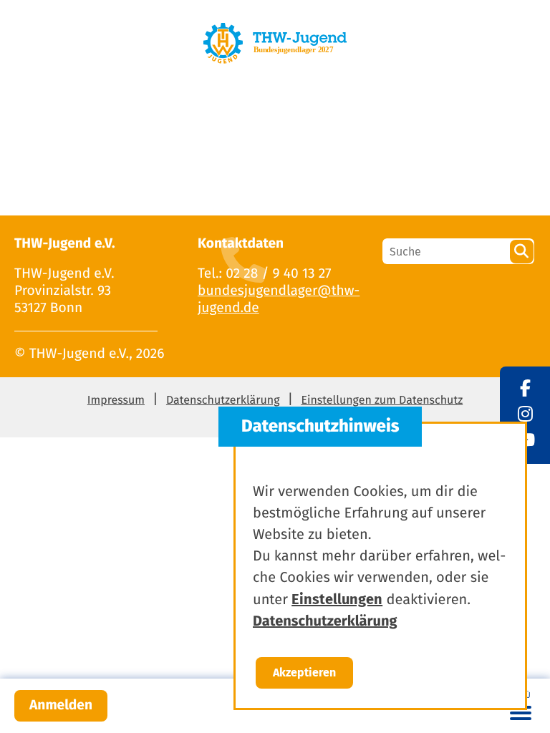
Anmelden (60, 705)
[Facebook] (525, 389)
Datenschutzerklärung (223, 400)
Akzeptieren (304, 672)
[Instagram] (525, 415)
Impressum (116, 400)
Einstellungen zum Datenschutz (382, 400)
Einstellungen (336, 599)
